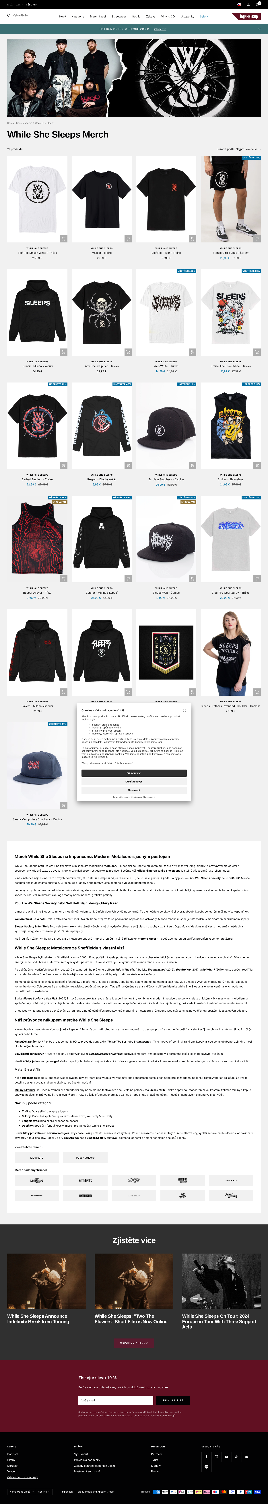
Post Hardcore (85, 1157)
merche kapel (147, 938)
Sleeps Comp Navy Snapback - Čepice (37, 819)
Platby (11, 1460)
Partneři (156, 1454)
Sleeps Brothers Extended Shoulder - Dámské (231, 706)
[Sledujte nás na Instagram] (216, 1457)
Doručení (13, 1465)
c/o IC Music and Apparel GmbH (96, 1491)
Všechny (32, 4)
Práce (155, 1471)
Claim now (160, 29)
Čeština (42, 1491)
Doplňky (27, 1125)
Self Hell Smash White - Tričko (37, 252)
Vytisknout (81, 1454)
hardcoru (201, 957)
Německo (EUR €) (20, 1491)
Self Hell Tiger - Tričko (166, 252)
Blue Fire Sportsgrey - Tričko (231, 592)
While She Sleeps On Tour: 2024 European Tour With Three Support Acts (219, 1321)
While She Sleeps (37, 248)
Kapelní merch (24, 122)
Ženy (19, 4)
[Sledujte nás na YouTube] (227, 1457)
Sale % (204, 16)
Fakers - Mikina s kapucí (37, 706)
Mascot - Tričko (102, 252)
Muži (10, 4)
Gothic (136, 16)
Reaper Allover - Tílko (37, 592)
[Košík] (257, 4)
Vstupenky (187, 16)
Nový (62, 16)
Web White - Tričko (166, 366)
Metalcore (36, 1157)
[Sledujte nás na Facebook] (206, 1457)
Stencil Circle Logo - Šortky (230, 252)
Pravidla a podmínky (87, 1460)
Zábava (150, 16)
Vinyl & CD (168, 16)
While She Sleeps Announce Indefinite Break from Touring (38, 1318)
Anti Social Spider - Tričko (102, 366)
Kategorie (78, 16)
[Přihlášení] (248, 4)
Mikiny (26, 1116)
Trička (26, 1111)
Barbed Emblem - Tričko (37, 479)
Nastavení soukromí (87, 1471)
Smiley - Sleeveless (231, 479)
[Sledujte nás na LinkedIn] (247, 1457)
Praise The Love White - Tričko (231, 366)
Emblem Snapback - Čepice (166, 479)
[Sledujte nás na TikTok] (237, 1457)
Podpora (12, 1454)
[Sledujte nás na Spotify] (206, 1467)
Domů (10, 122)
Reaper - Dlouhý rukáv (101, 479)
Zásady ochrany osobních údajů (94, 1465)
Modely (156, 1465)
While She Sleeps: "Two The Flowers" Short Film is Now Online (131, 1318)
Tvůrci (155, 1460)
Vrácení (12, 1471)
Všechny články (134, 1343)
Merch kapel (98, 16)
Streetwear (119, 16)
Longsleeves (30, 1121)
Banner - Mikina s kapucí (102, 592)
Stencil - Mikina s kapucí (37, 366)
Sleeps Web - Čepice (166, 592)
